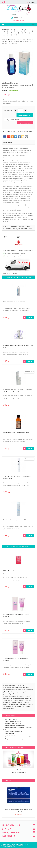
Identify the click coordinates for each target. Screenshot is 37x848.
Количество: (8, 110)
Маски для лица (10, 733)
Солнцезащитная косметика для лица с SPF (18, 737)
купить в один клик (25, 123)
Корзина (31, 2)
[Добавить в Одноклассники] (12, 136)
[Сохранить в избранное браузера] (22, 136)
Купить (30, 317)
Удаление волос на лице (12, 741)
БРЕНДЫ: (5, 29)
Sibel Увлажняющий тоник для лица (14, 302)
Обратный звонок (18, 20)
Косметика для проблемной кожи (15, 725)
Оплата (22, 237)
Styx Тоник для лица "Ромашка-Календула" (16, 432)
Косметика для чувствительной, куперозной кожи (17, 728)
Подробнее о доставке (10, 273)
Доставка (9, 237)
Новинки (8, 780)
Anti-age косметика (11, 719)
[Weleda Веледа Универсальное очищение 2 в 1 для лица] (18, 62)
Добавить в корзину (25, 115)
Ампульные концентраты (13, 721)
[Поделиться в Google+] (8, 136)
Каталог (4, 40)
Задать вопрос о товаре (26, 131)
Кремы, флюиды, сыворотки (13, 731)
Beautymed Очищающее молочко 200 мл (15, 520)
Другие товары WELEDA (18, 772)
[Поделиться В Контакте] (19, 136)
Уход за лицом (21, 40)
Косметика (11, 40)
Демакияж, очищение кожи (13, 723)
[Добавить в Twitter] (15, 136)
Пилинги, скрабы (10, 735)
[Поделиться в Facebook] (4, 136)
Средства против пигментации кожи (16, 739)
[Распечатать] (26, 136)
